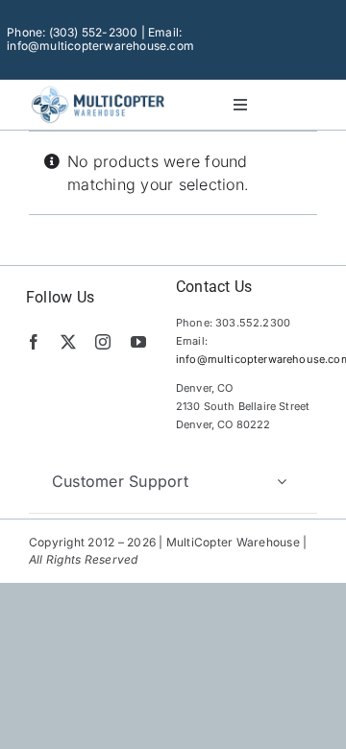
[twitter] (68, 342)
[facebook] (33, 342)
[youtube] (138, 342)
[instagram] (103, 342)
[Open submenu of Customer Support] (281, 481)
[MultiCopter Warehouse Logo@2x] (98, 89)
